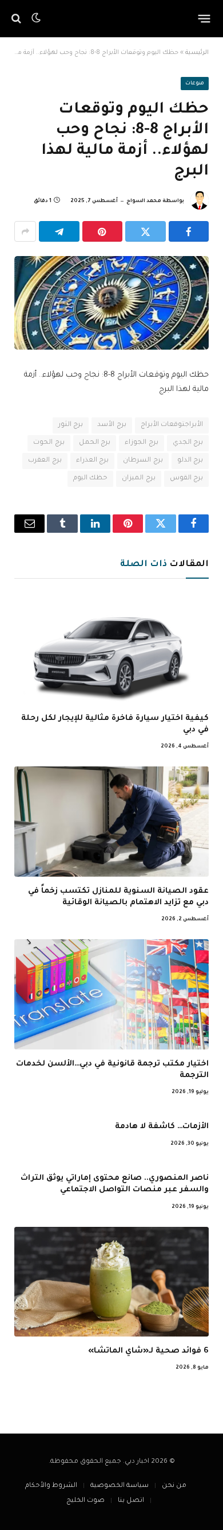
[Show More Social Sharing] (25, 231)
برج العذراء (92, 460)
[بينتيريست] (102, 231)
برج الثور (70, 425)
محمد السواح (143, 201)
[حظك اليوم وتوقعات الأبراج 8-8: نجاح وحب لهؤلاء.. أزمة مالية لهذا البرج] (111, 303)
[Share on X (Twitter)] (145, 231)
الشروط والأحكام (51, 1486)
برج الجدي (188, 443)
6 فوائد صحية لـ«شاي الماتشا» (148, 1351)
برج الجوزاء (141, 443)
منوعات (194, 84)
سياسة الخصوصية (119, 1486)
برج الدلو (190, 460)
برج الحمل (94, 443)
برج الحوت (48, 443)
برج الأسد (111, 425)
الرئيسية (197, 52)
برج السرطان (142, 460)
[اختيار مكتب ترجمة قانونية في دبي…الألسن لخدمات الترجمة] (111, 994)
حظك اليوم (90, 478)
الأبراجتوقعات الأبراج (172, 425)
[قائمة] (204, 18)
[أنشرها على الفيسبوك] (189, 231)
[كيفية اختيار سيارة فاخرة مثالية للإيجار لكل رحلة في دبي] (111, 648)
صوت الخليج (85, 1501)
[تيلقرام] (59, 231)
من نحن (174, 1486)
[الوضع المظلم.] (36, 18)
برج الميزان (138, 478)
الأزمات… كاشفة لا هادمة (162, 1126)
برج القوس (186, 478)
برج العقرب (44, 460)
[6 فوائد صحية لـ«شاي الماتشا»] (111, 1282)
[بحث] (17, 19)
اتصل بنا (131, 1501)
